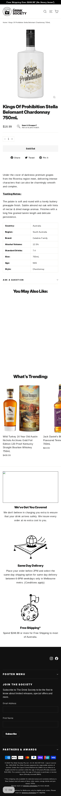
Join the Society (18, 684)
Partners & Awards (20, 749)
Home (5, 22)
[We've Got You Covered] (30, 487)
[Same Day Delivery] (30, 545)
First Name (8, 718)
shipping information (30, 786)
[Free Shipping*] (30, 607)
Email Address (9, 703)
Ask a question (13, 280)
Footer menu (14, 674)
